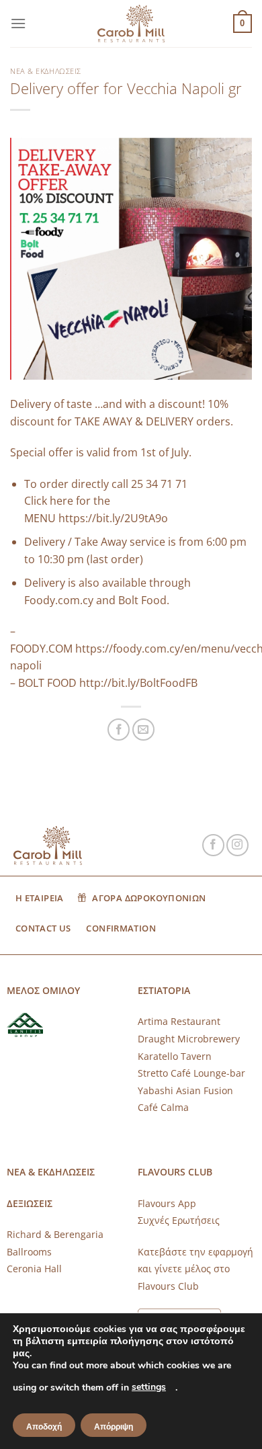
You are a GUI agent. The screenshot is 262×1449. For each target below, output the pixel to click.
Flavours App (167, 1203)
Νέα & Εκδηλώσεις (45, 71)
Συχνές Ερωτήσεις (179, 1220)
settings (149, 1386)
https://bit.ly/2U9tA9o (113, 518)
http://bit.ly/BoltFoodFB (138, 682)
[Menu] (18, 23)
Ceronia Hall (34, 1268)
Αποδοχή (44, 1426)
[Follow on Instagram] (237, 845)
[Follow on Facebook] (213, 845)
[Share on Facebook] (118, 729)
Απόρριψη (113, 1426)
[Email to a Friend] (143, 729)
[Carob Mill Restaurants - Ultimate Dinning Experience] (131, 24)
